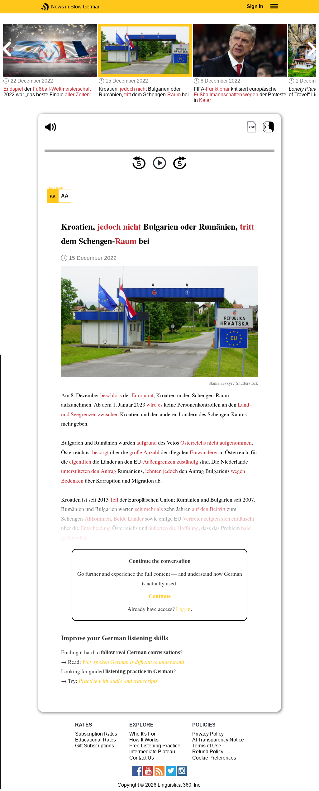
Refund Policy (207, 751)
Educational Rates (95, 739)
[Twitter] (171, 771)
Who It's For (142, 733)
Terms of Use (206, 745)
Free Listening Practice (154, 745)
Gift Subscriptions (94, 745)
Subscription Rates (96, 733)
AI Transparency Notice (218, 739)
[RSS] (159, 771)
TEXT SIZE (55, 187)
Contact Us (141, 757)
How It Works (144, 739)
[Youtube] (148, 771)
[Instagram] (182, 771)
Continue (160, 596)
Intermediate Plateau (152, 751)
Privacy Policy (208, 733)
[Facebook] (137, 771)
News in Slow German (54, 6)
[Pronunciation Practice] (268, 127)
